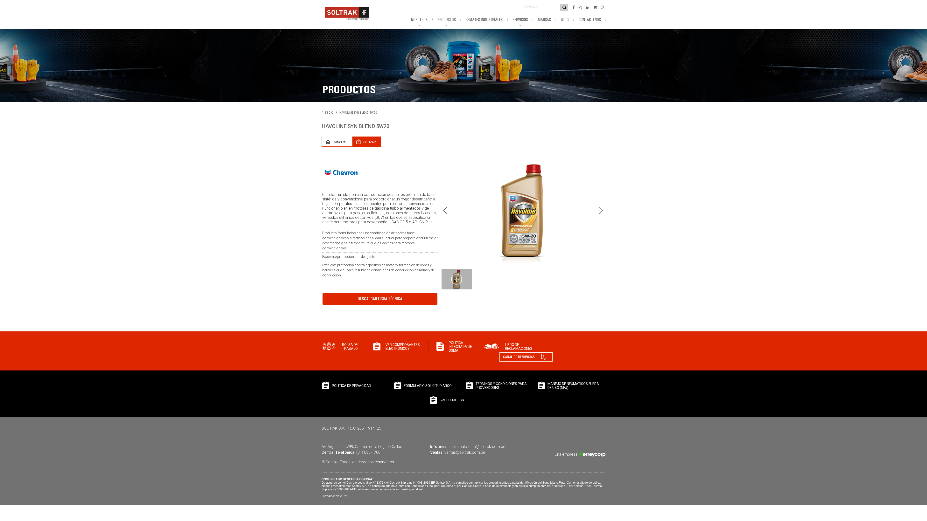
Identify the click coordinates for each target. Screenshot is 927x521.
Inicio (329, 112)
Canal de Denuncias (519, 357)
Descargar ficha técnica (380, 299)
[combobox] (535, 6)
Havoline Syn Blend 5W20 (358, 112)
